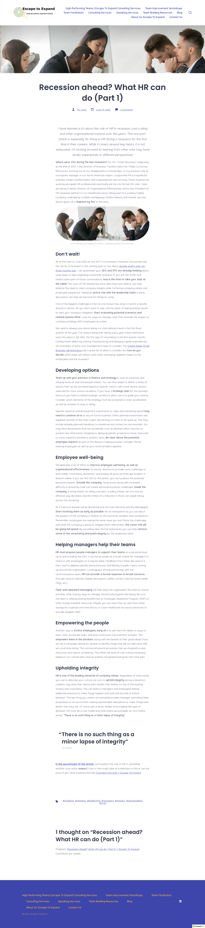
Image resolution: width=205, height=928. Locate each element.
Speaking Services (127, 12)
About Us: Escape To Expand (148, 17)
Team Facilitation (74, 12)
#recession (108, 800)
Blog (179, 12)
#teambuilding (134, 800)
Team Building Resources (157, 12)
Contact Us (175, 17)
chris (83, 109)
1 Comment (126, 109)
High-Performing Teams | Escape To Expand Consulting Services (103, 8)
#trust (102, 802)
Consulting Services (99, 12)
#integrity (80, 800)
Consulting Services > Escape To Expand (118, 772)
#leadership (93, 800)
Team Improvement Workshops (163, 8)
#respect (120, 800)
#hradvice (68, 800)
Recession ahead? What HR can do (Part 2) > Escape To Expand (103, 849)
